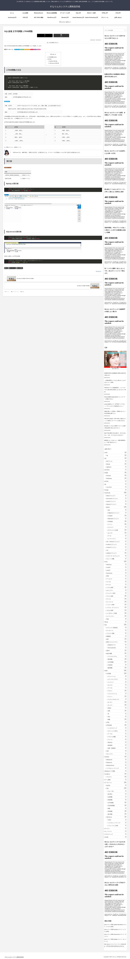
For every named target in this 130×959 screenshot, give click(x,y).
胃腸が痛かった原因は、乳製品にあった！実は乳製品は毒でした (115, 412)
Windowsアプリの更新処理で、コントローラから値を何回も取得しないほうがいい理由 (115, 389)
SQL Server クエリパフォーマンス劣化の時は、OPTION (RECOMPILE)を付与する (115, 945)
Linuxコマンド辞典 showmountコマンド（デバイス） (115, 935)
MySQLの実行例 (53, 61)
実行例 (49, 59)
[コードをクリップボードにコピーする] (100, 78)
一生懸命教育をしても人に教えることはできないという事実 (115, 381)
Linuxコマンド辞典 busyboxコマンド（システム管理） (115, 930)
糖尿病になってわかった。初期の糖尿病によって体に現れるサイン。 (115, 441)
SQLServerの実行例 (54, 63)
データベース (12, 268)
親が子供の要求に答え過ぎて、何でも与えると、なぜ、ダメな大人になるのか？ (115, 434)
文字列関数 (20, 268)
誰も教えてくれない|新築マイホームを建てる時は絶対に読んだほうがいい (115, 426)
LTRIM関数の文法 (52, 57)
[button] (61, 35)
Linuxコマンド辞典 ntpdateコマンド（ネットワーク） (115, 940)
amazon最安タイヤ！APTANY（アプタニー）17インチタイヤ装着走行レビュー (114, 405)
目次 (51, 54)
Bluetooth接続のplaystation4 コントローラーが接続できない (114, 398)
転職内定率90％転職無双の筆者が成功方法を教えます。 (115, 374)
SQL (7, 268)
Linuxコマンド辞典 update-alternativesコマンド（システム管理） (115, 925)
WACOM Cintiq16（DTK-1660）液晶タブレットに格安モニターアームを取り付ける (115, 419)
